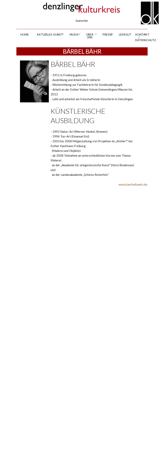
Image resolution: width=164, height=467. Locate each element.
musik (74, 34)
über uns (89, 36)
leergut (125, 34)
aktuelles (43, 34)
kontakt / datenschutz (141, 37)
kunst (58, 34)
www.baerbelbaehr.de (132, 184)
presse (107, 34)
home (24, 34)
